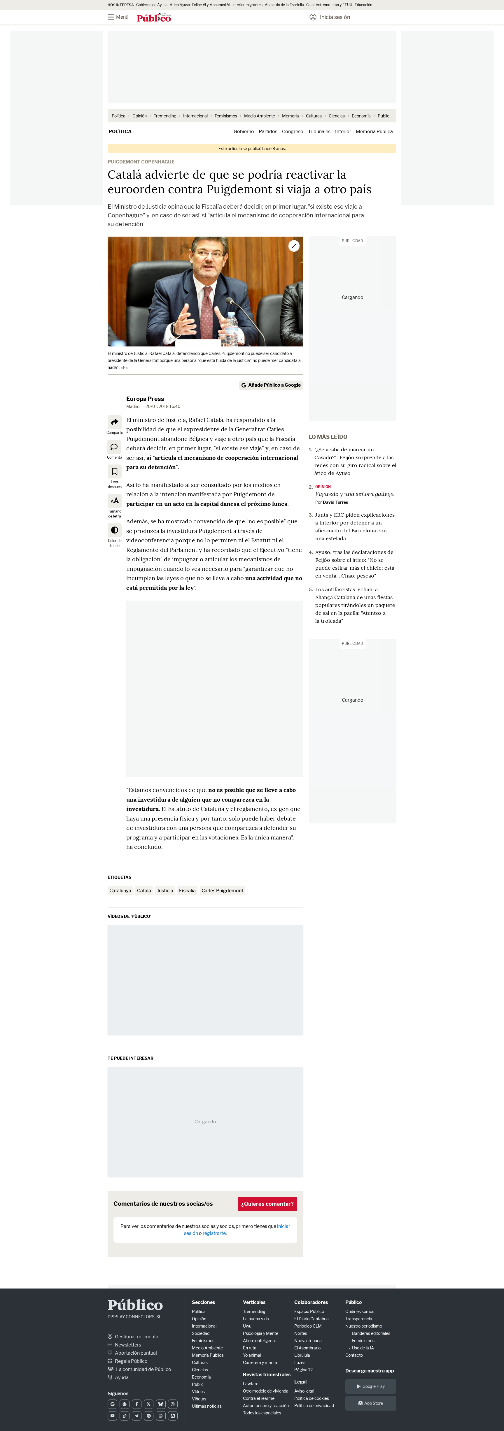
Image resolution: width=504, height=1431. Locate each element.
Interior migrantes (247, 5)
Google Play (374, 1386)
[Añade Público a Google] (112, 1404)
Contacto (354, 1355)
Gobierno (244, 131)
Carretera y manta (260, 1362)
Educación (363, 5)
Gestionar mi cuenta (136, 1337)
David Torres (335, 502)
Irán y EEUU (342, 5)
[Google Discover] (124, 1404)
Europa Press (145, 398)
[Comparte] (115, 422)
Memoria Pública (374, 131)
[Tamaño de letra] (115, 501)
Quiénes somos (359, 1311)
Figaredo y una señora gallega (354, 493)
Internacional (195, 115)
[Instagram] (173, 1404)
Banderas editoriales (371, 1333)
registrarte (214, 1233)
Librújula (302, 1355)
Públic (198, 1384)
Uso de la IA (363, 1347)
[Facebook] (136, 1404)
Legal (300, 1382)
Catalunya (120, 890)
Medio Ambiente (259, 115)
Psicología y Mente (260, 1333)
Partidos (268, 131)
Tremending (165, 115)
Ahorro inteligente (259, 1340)
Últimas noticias (207, 1406)
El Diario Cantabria (311, 1318)
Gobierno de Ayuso (151, 5)
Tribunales (319, 131)
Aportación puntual (135, 1353)
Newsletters (127, 1345)
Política (118, 115)
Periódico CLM (308, 1325)
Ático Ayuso (180, 5)
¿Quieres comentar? (267, 1204)
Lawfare (250, 1383)
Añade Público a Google (274, 385)
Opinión (139, 115)
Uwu (247, 1325)
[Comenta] (114, 447)
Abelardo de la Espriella (284, 5)
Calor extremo (318, 5)
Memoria (290, 115)
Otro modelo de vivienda (265, 1390)
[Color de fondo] (115, 530)
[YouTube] (112, 1416)
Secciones (203, 1302)
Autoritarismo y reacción (266, 1405)
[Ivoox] (173, 1416)
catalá (144, 890)
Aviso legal (304, 1390)
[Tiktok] (124, 1416)
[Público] (154, 17)
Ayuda (121, 1377)
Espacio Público (309, 1311)
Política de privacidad (314, 1405)
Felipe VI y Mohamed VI (211, 5)
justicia (165, 890)
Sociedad (200, 1333)
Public (383, 115)
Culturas (314, 115)
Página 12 (303, 1369)
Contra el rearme (258, 1398)
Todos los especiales (262, 1412)
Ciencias (337, 115)
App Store (373, 1403)
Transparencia (358, 1318)
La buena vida (256, 1318)
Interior (343, 131)
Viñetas (199, 1398)
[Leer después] (115, 471)
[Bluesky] (160, 1404)
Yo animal (252, 1355)
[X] (148, 1404)
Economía (361, 115)
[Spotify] (148, 1416)
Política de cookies (311, 1398)
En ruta (249, 1347)
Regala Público (131, 1361)
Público (135, 1306)
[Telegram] (136, 1416)
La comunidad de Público (143, 1369)
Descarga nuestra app (369, 1371)
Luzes (299, 1362)
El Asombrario (307, 1347)
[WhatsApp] (160, 1416)
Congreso (292, 131)
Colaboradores (311, 1302)
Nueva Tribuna (308, 1340)
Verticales (254, 1302)
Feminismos (226, 115)
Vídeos (198, 1391)
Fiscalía (187, 890)
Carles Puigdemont (222, 890)
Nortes (300, 1333)
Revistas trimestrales (266, 1374)
